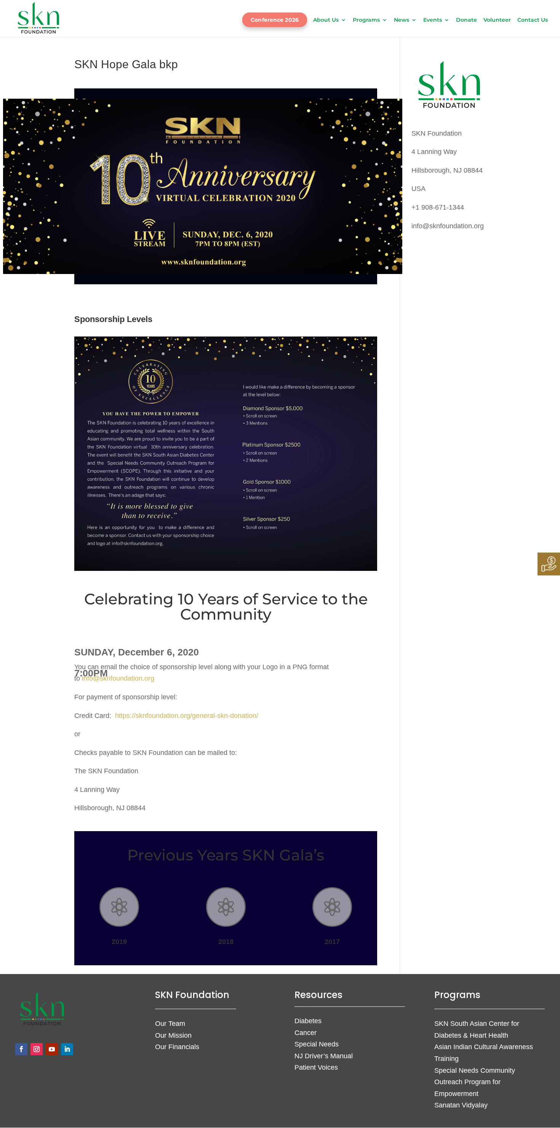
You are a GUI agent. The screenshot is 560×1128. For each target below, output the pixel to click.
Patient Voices (316, 1067)
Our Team (170, 1023)
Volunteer (497, 20)
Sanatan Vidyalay (461, 1105)
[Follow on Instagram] (36, 1049)
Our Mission (173, 1035)
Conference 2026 (274, 19)
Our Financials (177, 1047)
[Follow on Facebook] (21, 1049)
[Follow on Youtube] (52, 1049)
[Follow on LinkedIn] (67, 1049)
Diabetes (308, 1021)
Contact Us (532, 20)
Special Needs (316, 1044)
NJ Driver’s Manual (323, 1056)
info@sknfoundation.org (118, 678)
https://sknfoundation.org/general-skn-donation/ (186, 715)
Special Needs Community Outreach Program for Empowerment (474, 1082)
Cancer (305, 1033)
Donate (466, 20)
